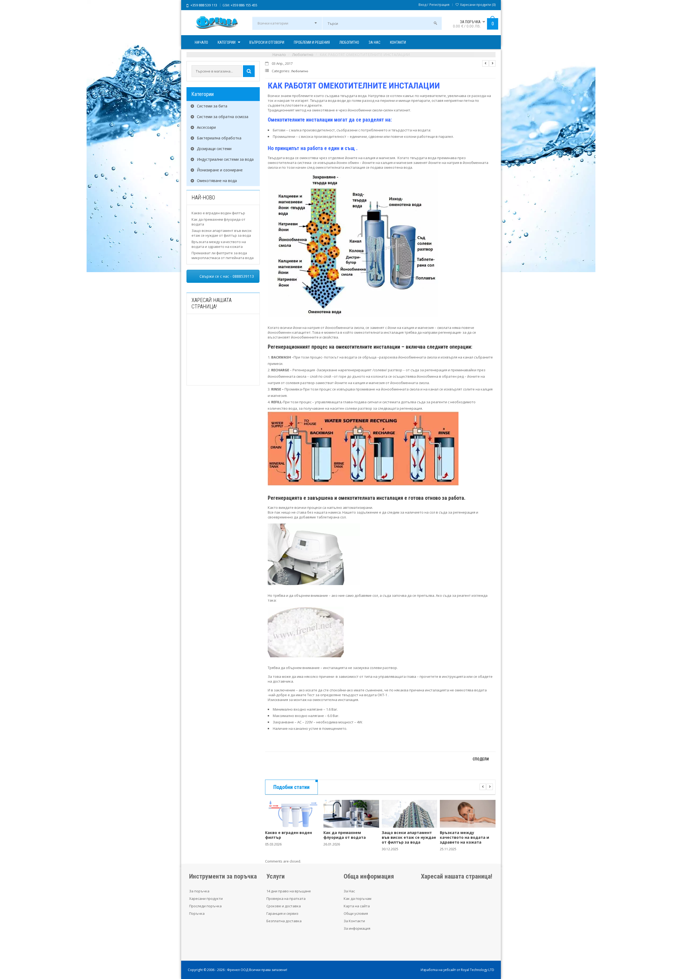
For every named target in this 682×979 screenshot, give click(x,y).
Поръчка (197, 913)
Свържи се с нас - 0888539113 (227, 276)
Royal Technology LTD (477, 970)
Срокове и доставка (283, 906)
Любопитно (302, 54)
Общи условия (356, 913)
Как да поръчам (357, 898)
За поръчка (199, 891)
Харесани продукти (206, 898)
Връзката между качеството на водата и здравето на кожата (219, 244)
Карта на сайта (357, 906)
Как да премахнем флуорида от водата (344, 835)
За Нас (349, 891)
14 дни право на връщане (288, 891)
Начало (279, 54)
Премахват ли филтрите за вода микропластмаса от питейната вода (223, 255)
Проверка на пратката (286, 898)
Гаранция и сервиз (282, 913)
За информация (357, 928)
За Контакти (354, 920)
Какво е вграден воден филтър (218, 213)
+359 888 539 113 (203, 5)
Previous (485, 63)
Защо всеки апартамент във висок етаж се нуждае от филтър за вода (222, 233)
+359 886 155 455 (244, 5)
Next (492, 63)
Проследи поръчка (205, 906)
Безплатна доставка (284, 920)
